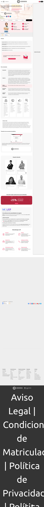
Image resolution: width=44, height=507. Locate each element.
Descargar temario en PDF (11, 256)
